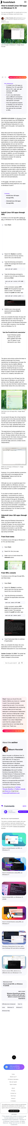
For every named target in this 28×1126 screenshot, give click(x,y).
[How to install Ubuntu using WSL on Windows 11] (14, 913)
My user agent (13, 1082)
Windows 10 (10, 1007)
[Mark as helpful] (19, 663)
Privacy (13, 1090)
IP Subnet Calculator (13, 1079)
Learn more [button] (23, 1107)
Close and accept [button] (14, 1111)
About (13, 1088)
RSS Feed (13, 1096)
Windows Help (6, 1010)
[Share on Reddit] (2, 77)
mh (20, 1123)
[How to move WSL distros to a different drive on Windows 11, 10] (14, 962)
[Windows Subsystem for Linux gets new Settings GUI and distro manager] (14, 937)
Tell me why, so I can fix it (14, 666)
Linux (3, 1007)
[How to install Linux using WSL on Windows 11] (14, 864)
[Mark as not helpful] (22, 663)
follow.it (13, 1098)
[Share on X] (5, 77)
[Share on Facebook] (8, 77)
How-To (20, 1004)
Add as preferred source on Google (14, 1067)
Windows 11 (20, 118)
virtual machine (5, 144)
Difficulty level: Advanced (8, 1004)
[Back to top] (14, 1057)
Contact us (13, 1093)
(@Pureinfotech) (17, 18)
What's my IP (13, 1076)
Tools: (13, 1074)
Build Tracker (13, 1084)
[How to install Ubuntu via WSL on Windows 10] (14, 839)
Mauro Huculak (9, 18)
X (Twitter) (13, 1101)
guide (6, 182)
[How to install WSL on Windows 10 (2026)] (14, 888)
